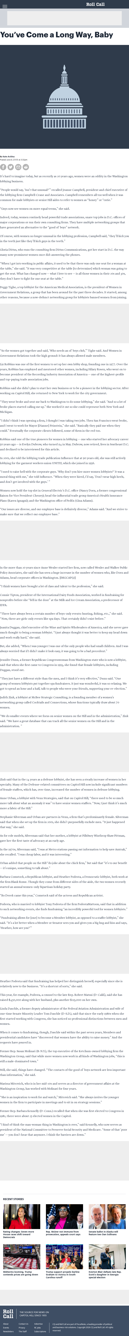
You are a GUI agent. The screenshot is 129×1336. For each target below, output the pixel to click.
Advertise (38, 1324)
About (5, 1324)
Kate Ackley (9, 157)
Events (6, 1327)
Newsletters (8, 1331)
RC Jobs (37, 1327)
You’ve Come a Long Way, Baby (56, 35)
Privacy (22, 1327)
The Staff (23, 1331)
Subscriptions (40, 1331)
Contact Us (23, 1324)
